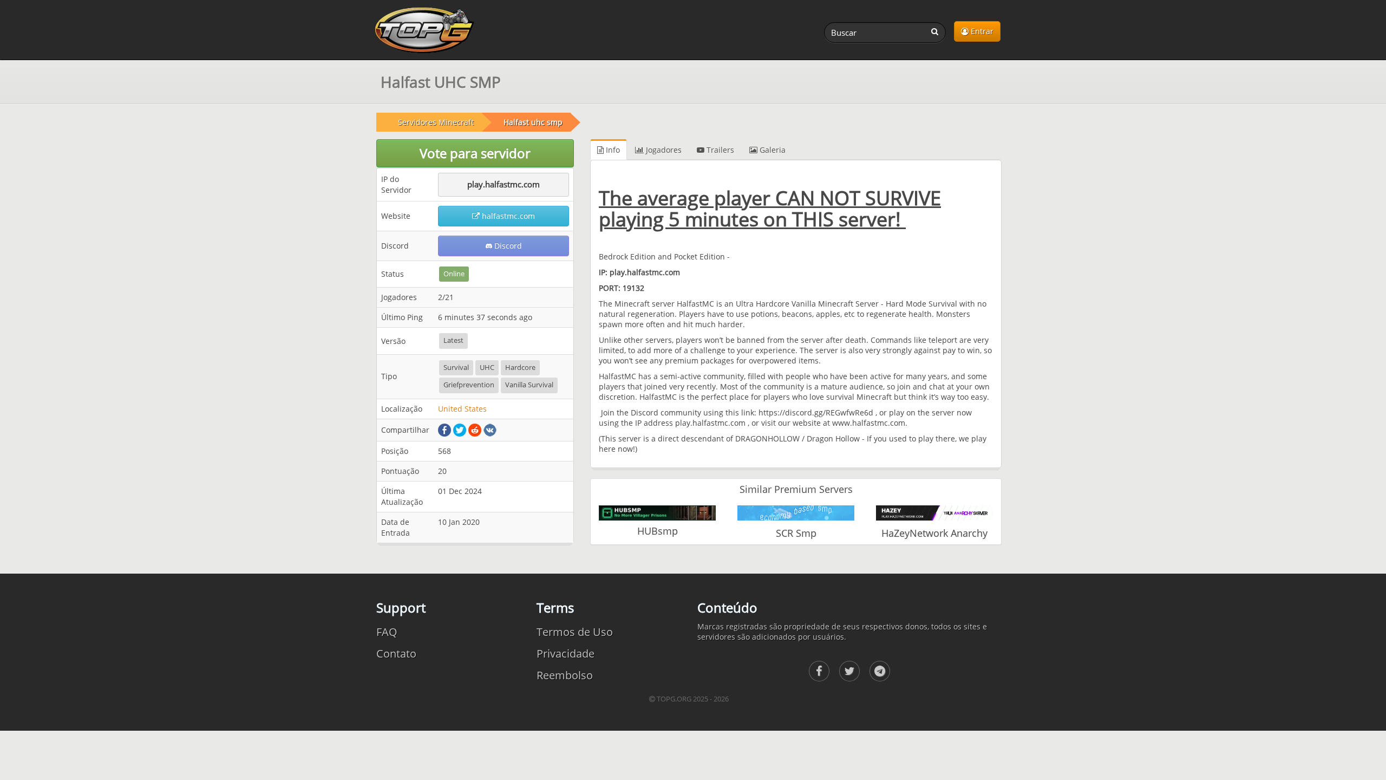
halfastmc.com (507, 216)
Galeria (771, 150)
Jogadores (663, 150)
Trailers (719, 150)
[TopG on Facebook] (819, 671)
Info (612, 150)
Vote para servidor (475, 153)
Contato (396, 653)
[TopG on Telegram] (880, 671)
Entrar (981, 31)
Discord (507, 245)
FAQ (386, 632)
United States (462, 409)
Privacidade (565, 653)
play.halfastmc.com (503, 184)
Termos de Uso (575, 632)
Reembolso (565, 675)
